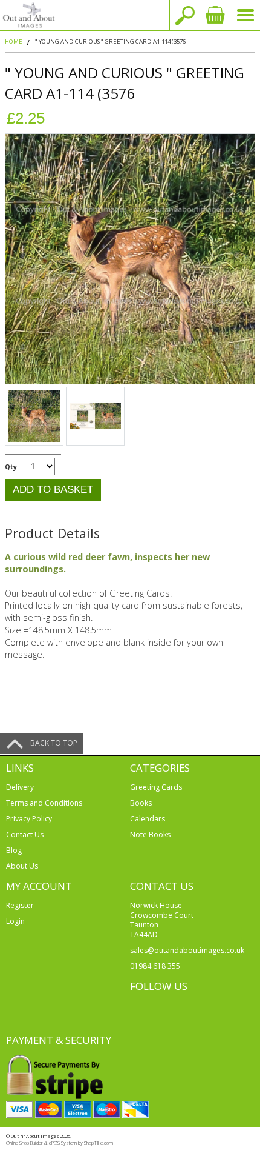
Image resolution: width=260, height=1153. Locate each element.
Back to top (53, 743)
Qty (11, 466)
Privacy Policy (29, 819)
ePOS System (63, 1143)
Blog (14, 850)
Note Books (150, 834)
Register (20, 905)
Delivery (20, 787)
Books (141, 803)
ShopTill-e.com (98, 1143)
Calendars (147, 819)
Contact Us (25, 834)
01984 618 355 (155, 966)
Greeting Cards (156, 787)
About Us (22, 866)
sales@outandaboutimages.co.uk (187, 950)
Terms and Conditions (44, 803)
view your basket (215, 15)
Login (15, 921)
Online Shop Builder (24, 1143)
